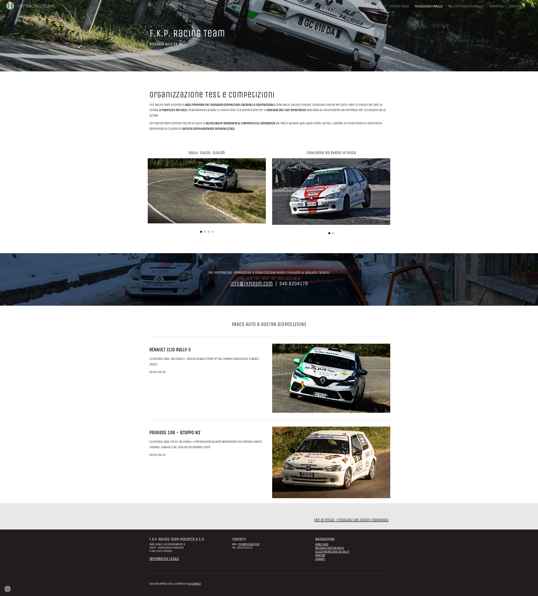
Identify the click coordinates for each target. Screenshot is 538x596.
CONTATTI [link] (517, 6)
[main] (217, 35)
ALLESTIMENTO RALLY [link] (466, 6)
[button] (533, 6)
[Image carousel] (207, 195)
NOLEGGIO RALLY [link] (429, 6)
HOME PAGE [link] (399, 6)
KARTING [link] (496, 6)
